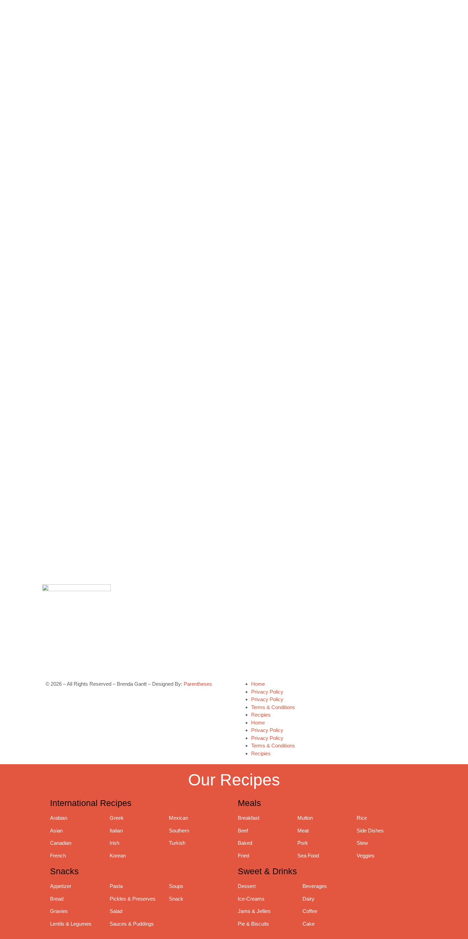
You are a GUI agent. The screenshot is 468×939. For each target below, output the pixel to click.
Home (258, 684)
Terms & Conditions (273, 707)
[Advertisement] (331, 450)
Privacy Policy (267, 692)
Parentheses (198, 684)
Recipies (261, 715)
